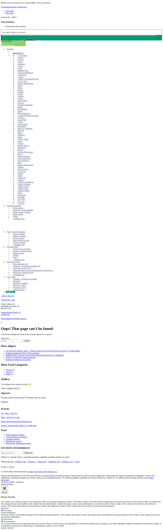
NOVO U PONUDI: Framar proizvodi (20, 357)
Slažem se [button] (20, 482)
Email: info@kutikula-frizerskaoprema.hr (16, 422)
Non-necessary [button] (6, 519)
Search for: (5, 338)
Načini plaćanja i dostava (15, 435)
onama (8, 372)
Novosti (9, 370)
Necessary (8, 510)
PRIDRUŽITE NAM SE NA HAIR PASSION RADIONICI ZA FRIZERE (35, 355)
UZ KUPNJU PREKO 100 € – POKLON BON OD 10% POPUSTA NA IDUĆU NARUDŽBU (43, 351)
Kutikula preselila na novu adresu (18, 360)
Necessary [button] (5, 508)
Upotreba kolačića (12, 439)
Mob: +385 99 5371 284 (10, 417)
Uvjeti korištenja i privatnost (16, 437)
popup (8, 374)
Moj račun (9, 13)
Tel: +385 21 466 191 (9, 413)
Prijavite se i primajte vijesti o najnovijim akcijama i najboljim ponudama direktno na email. (35, 457)
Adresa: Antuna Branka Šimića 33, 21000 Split (18, 426)
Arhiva (3, 388)
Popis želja (10, 11)
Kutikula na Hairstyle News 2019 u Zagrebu (22, 353)
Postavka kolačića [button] (8, 482)
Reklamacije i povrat (13, 441)
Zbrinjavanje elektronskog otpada (18, 443)
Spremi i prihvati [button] (7, 528)
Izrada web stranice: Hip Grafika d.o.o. (42, 472)
